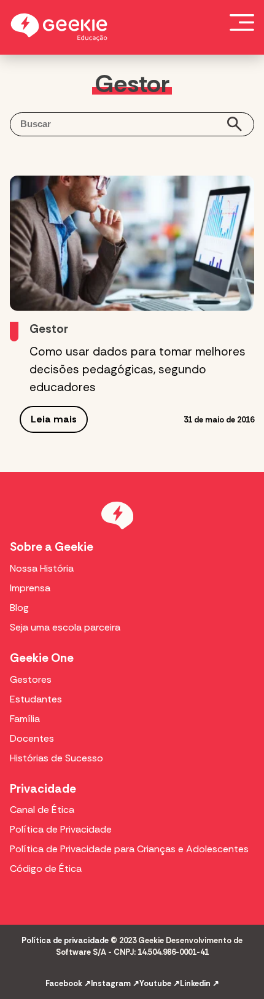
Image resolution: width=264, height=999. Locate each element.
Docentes (32, 738)
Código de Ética (46, 868)
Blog (19, 607)
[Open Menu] (242, 22)
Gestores (31, 679)
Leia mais (54, 419)
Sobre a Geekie (51, 546)
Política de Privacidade (61, 829)
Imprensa (30, 587)
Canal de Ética (42, 809)
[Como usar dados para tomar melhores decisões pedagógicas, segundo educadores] (132, 243)
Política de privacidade (65, 940)
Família (25, 718)
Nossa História (42, 568)
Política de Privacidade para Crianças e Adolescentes (129, 848)
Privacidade (43, 788)
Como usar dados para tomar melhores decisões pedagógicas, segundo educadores (137, 369)
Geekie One (42, 658)
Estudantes (36, 699)
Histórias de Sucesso (56, 758)
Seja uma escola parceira (65, 627)
